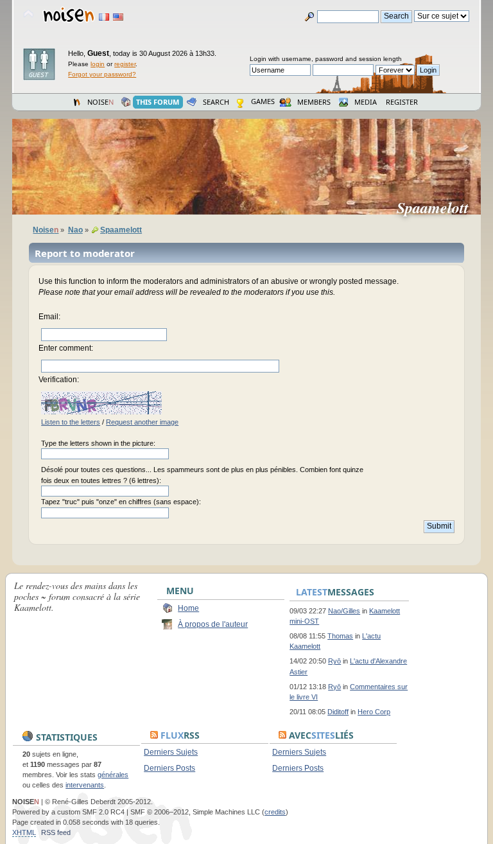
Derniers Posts (169, 768)
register (124, 63)
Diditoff (338, 712)
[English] (118, 17)
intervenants (84, 785)
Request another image (142, 422)
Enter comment (65, 348)
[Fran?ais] (104, 17)
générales (113, 774)
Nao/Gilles (344, 611)
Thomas (340, 636)
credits (275, 812)
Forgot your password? (102, 74)
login (98, 63)
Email (48, 316)
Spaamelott (438, 207)
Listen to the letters (70, 422)
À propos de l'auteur (213, 624)
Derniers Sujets (171, 752)
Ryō (334, 661)
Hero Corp (374, 712)
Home (188, 608)
